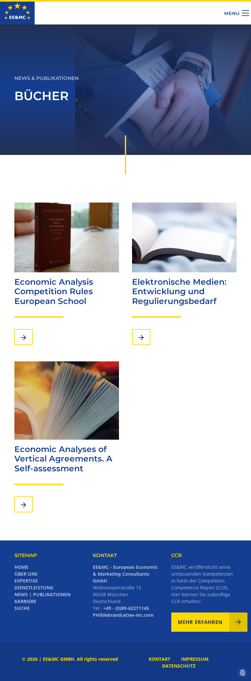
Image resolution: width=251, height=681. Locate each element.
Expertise (26, 581)
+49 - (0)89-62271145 (126, 608)
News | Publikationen (42, 594)
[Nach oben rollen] (235, 665)
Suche (22, 608)
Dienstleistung (33, 587)
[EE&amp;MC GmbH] (17, 13)
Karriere (25, 601)
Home (21, 567)
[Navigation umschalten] (245, 13)
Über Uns (26, 574)
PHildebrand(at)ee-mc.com (123, 615)
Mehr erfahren (200, 622)
